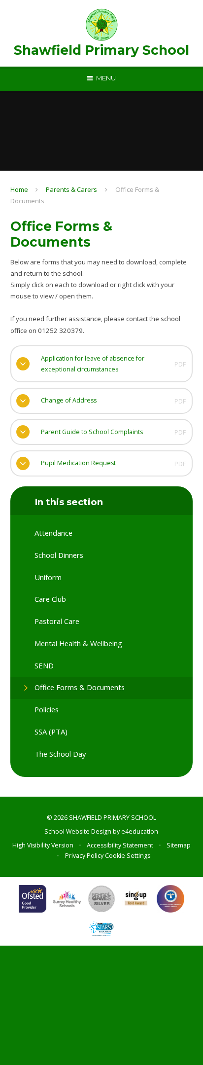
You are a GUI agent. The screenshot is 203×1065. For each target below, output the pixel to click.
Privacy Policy (84, 855)
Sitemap (179, 845)
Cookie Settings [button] (127, 855)
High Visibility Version (42, 845)
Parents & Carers (71, 189)
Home (19, 189)
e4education (139, 831)
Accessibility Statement (120, 845)
